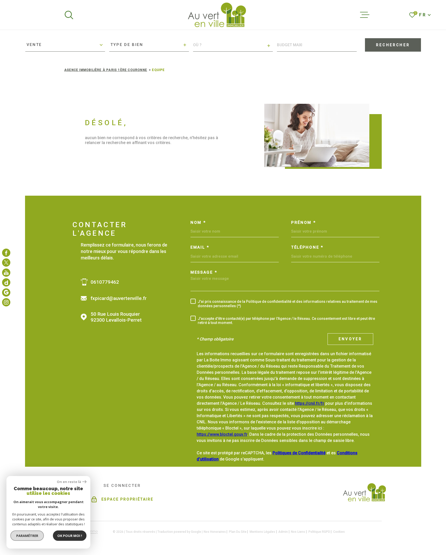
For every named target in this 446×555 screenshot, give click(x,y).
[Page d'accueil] (217, 15)
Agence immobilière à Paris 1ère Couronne (105, 70)
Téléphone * (307, 247)
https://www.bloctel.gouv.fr (222, 434)
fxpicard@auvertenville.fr (119, 298)
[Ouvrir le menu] (364, 15)
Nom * (198, 223)
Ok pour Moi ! (69, 535)
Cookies (339, 531)
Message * (203, 272)
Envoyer (350, 339)
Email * (199, 247)
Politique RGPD (319, 532)
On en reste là (69, 482)
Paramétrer (27, 535)
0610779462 (105, 282)
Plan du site (237, 532)
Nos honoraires (215, 532)
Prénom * (303, 223)
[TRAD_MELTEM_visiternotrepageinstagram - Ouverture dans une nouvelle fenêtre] (6, 272)
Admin (283, 532)
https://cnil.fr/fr (309, 403)
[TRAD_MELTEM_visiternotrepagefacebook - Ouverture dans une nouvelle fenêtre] (6, 253)
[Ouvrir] (69, 15)
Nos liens (298, 532)
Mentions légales (262, 532)
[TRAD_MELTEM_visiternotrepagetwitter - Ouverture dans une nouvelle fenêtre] (6, 262)
